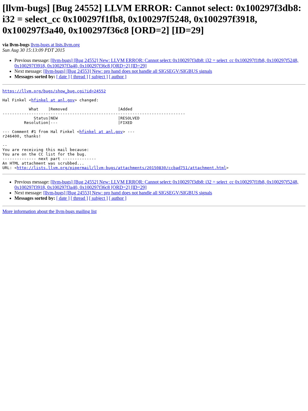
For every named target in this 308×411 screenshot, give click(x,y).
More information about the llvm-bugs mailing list (49, 211)
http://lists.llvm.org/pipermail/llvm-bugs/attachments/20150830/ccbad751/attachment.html (121, 167)
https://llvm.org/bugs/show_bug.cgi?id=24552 (54, 91)
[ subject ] (98, 76)
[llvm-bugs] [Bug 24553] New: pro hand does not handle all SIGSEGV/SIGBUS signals (127, 71)
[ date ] (62, 76)
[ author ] (117, 76)
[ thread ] (79, 76)
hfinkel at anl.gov (53, 100)
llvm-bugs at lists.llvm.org (55, 44)
